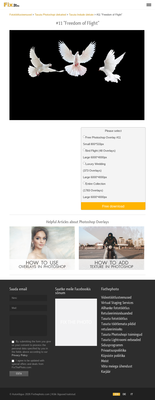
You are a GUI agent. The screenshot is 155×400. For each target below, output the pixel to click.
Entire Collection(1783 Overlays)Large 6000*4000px (95, 190)
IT (132, 394)
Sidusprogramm (112, 345)
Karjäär (106, 372)
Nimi (14, 298)
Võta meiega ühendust (116, 366)
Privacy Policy (20, 355)
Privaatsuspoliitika (113, 350)
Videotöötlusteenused (116, 297)
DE (124, 394)
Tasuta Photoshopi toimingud (121, 334)
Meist (105, 361)
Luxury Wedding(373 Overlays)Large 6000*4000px (95, 170)
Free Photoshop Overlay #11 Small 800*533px (102, 141)
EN (116, 394)
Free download (113, 205)
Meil (14, 308)
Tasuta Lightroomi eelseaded (121, 340)
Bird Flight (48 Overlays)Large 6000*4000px (99, 154)
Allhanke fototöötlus (115, 308)
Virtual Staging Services (117, 303)
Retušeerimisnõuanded (117, 313)
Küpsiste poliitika (113, 356)
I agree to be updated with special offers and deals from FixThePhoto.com (28, 364)
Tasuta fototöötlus (114, 319)
